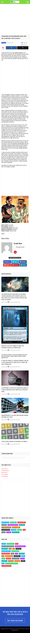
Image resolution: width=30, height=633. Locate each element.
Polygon (4, 524)
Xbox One (17, 561)
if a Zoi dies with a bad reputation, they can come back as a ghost (14, 144)
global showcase (19, 52)
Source (3, 233)
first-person (16, 558)
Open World (17, 556)
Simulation (4, 548)
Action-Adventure (6, 565)
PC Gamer (4, 43)
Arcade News (18, 243)
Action (3, 543)
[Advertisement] (15, 17)
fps (10, 548)
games (15, 257)
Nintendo (18, 548)
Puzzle (22, 558)
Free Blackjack (4, 476)
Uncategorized (5, 529)
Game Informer (21, 522)
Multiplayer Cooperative (11, 563)
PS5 (3, 563)
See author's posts (20, 247)
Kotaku (8, 532)
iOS (3, 556)
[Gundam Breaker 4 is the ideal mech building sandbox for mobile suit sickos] (15, 405)
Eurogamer (13, 522)
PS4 (16, 553)
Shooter (11, 561)
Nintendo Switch (6, 551)
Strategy (4, 561)
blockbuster (10, 543)
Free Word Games (5, 470)
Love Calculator (4, 474)
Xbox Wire (22, 524)
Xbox (3, 558)
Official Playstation (12, 524)
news (23, 556)
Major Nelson (5, 522)
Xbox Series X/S (5, 553)
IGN (24, 529)
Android (8, 558)
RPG (17, 543)
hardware (21, 553)
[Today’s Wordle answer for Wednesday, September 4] (15, 431)
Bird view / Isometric (20, 546)
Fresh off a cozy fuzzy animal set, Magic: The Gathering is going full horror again (12, 347)
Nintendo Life (16, 532)
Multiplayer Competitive (7, 546)
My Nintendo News (6, 527)
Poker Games (4, 472)
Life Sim (19, 257)
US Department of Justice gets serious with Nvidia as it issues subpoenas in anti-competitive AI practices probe (14, 389)
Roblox (19, 529)
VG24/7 (3, 532)
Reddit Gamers (16, 527)
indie (12, 553)
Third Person (15, 551)
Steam (13, 166)
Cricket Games (4, 468)
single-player (9, 556)
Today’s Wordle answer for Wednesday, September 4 (14, 441)
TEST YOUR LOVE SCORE (15, 620)
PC (13, 548)
